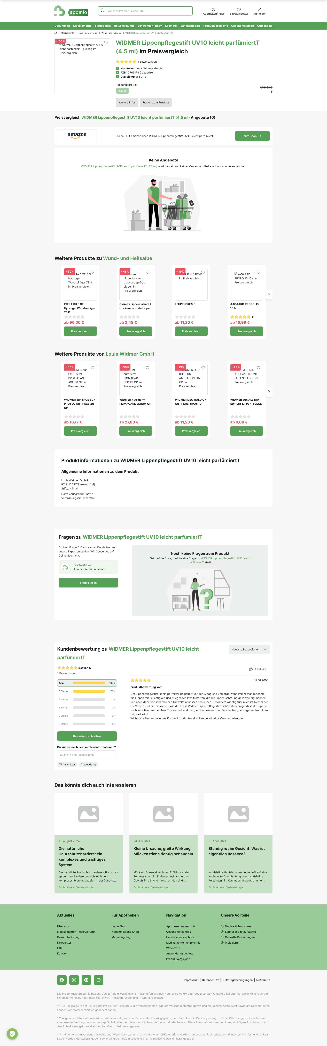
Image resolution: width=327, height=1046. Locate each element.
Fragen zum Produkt (156, 102)
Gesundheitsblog (242, 25)
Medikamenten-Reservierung (76, 931)
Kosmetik (171, 25)
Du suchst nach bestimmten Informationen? (86, 747)
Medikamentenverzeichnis (183, 942)
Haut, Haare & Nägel (87, 33)
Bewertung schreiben (87, 736)
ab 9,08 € (239, 422)
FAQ (59, 948)
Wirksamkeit (67, 764)
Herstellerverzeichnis (180, 937)
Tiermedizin (103, 25)
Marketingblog (121, 937)
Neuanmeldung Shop (125, 931)
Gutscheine (264, 25)
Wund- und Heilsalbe (111, 33)
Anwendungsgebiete (179, 953)
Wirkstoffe (173, 948)
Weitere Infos (127, 102)
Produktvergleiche (215, 25)
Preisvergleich (80, 331)
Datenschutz (210, 980)
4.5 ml (123, 91)
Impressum (191, 980)
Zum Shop (250, 136)
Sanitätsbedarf (190, 25)
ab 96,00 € (74, 322)
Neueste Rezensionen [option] (245, 649)
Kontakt (62, 953)
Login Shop (119, 926)
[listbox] (249, 649)
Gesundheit (62, 25)
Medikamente (82, 25)
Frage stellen (88, 582)
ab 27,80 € (128, 422)
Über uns (63, 926)
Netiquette (263, 980)
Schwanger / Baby (150, 25)
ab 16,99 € (240, 322)
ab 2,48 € (128, 322)
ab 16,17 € (73, 422)
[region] (200, 693)
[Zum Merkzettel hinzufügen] (106, 43)
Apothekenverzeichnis (181, 926)
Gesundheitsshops (178, 931)
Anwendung (88, 764)
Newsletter (64, 942)
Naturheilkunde (124, 25)
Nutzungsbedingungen (237, 980)
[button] (269, 294)
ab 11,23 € (184, 422)
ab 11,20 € (184, 322)
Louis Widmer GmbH (149, 68)
